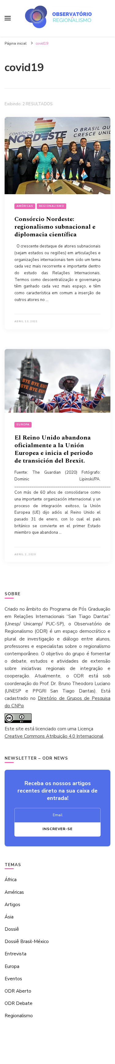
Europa (23, 424)
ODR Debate (19, 1003)
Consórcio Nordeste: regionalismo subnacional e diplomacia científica (54, 227)
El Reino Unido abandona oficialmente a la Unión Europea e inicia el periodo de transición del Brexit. (53, 449)
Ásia (9, 917)
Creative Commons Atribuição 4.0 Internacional (54, 736)
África (11, 880)
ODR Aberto (18, 991)
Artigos (12, 904)
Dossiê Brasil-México (27, 941)
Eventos (13, 979)
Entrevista (15, 954)
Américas (25, 206)
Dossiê (12, 929)
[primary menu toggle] (8, 18)
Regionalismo (51, 206)
